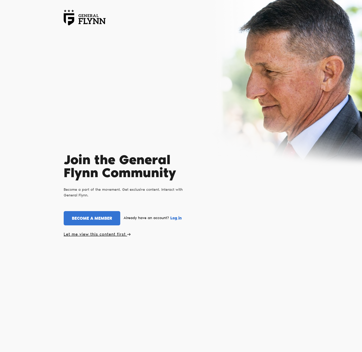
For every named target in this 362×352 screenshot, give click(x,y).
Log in (176, 218)
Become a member (92, 219)
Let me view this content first (95, 235)
